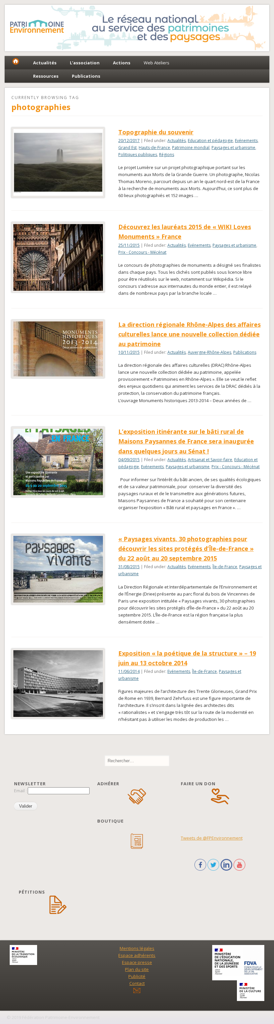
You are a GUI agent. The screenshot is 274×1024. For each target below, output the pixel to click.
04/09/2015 (129, 459)
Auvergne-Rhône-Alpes (209, 352)
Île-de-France (225, 567)
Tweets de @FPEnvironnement (212, 838)
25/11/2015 (129, 245)
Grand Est (127, 147)
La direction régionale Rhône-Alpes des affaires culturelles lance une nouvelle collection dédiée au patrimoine (189, 334)
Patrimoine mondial (191, 147)
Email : (21, 791)
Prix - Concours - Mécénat (142, 252)
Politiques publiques (137, 154)
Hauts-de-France (154, 147)
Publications (244, 352)
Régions (166, 154)
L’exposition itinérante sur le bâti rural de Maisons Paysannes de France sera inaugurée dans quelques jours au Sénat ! (186, 441)
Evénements (246, 140)
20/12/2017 (129, 140)
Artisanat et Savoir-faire (210, 459)
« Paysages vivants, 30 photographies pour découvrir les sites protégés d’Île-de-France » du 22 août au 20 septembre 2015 (186, 548)
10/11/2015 (129, 352)
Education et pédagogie (210, 140)
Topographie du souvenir (155, 132)
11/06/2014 (129, 671)
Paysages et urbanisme (233, 147)
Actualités (176, 140)
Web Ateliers (156, 63)
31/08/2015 (129, 567)
